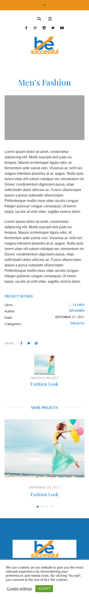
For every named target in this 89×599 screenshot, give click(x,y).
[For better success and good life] (44, 45)
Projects (77, 323)
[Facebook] (26, 28)
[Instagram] (44, 28)
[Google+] (35, 28)
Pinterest (36, 343)
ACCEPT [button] (44, 588)
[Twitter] (53, 28)
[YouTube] (62, 28)
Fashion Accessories (57, 494)
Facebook (21, 343)
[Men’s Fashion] (44, 117)
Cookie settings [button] (19, 589)
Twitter (28, 343)
